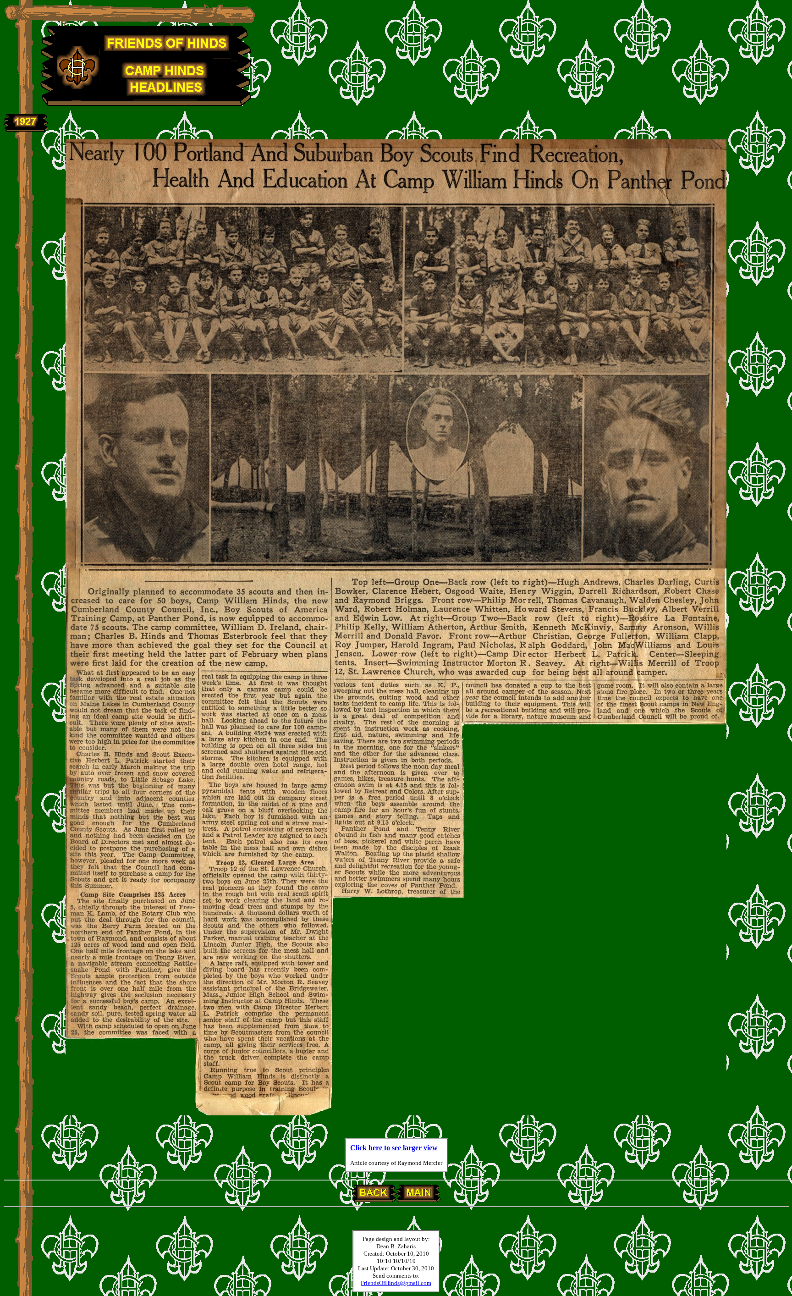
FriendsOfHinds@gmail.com (396, 1282)
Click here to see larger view (394, 1148)
